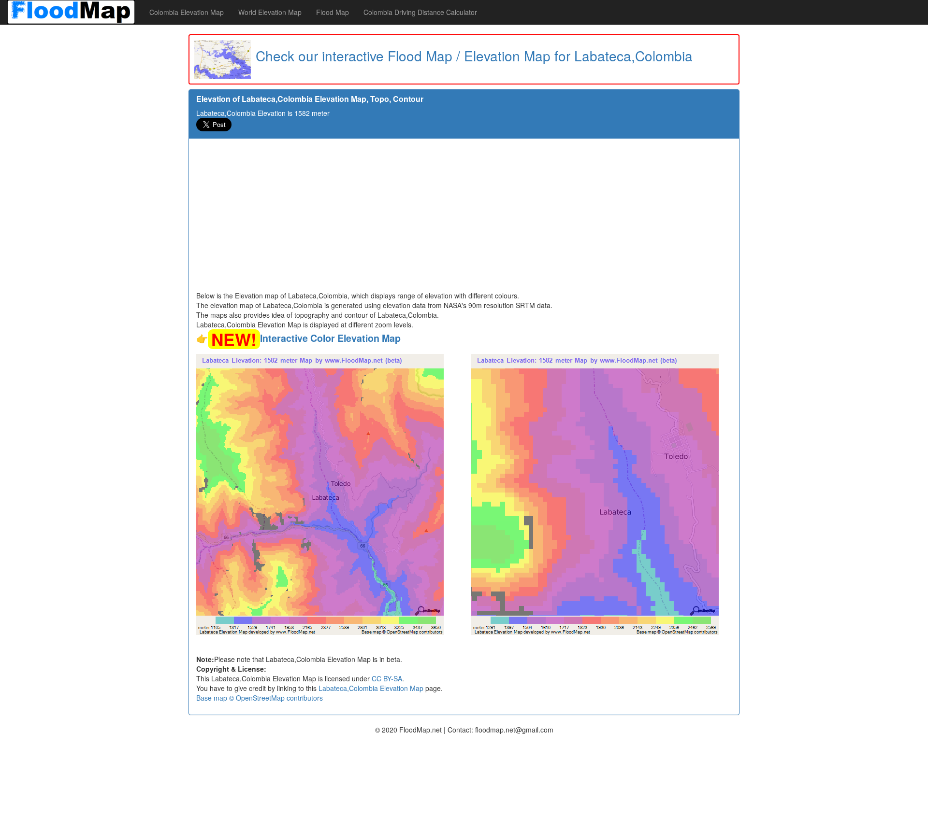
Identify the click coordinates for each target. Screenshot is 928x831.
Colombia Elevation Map (186, 12)
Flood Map (332, 12)
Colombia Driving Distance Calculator (420, 12)
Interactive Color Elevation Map (330, 338)
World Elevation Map (270, 12)
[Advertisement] (464, 218)
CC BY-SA (387, 678)
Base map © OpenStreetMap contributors (259, 698)
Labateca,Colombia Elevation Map (371, 688)
